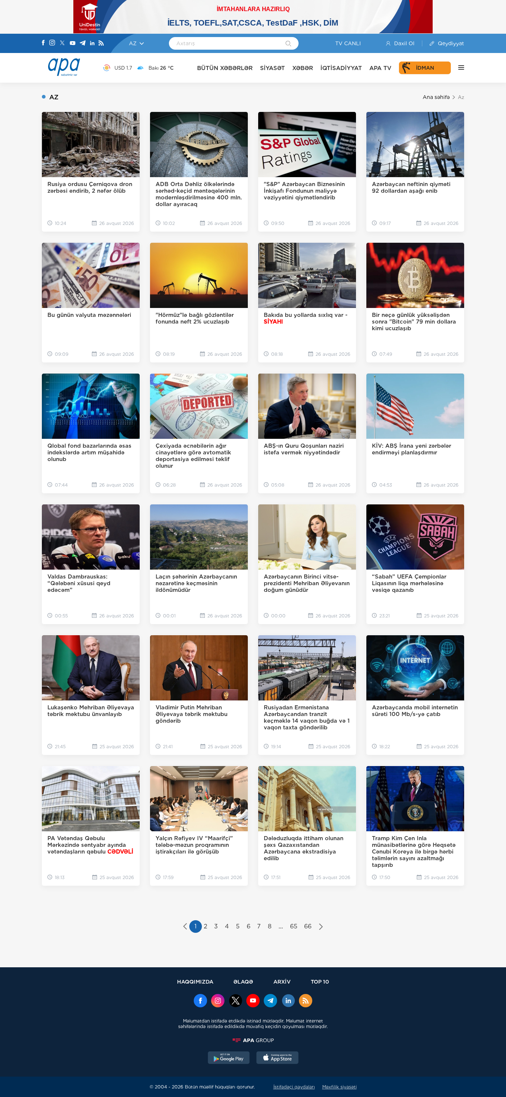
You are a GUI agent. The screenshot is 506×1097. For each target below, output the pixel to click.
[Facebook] (43, 43)
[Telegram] (83, 43)
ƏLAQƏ (243, 981)
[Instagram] (52, 43)
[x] (235, 1001)
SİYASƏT (272, 68)
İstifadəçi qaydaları (294, 1087)
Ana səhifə (436, 97)
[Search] (288, 44)
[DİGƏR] (457, 67)
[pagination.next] (321, 927)
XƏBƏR (302, 68)
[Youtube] (73, 43)
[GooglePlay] (229, 1058)
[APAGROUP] (253, 1040)
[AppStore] (277, 1058)
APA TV (380, 68)
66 (308, 926)
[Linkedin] (92, 43)
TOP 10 (320, 981)
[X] (62, 43)
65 (293, 926)
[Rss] (101, 43)
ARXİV (282, 981)
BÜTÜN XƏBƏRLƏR (225, 68)
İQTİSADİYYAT (341, 68)
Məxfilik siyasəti (339, 1087)
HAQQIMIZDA (195, 981)
